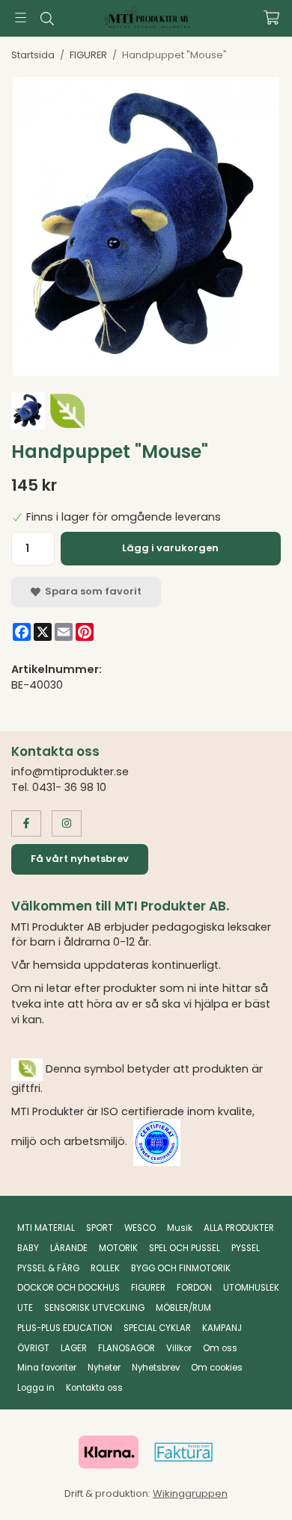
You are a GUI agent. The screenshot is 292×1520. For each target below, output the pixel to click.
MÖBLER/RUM (183, 1308)
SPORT (99, 1228)
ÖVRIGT (33, 1348)
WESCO (140, 1228)
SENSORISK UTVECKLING (94, 1308)
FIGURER (148, 1288)
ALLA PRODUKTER (239, 1228)
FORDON (194, 1288)
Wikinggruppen (190, 1493)
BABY (28, 1248)
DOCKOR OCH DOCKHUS (68, 1288)
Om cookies (217, 1368)
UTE (25, 1308)
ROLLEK (105, 1268)
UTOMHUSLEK (251, 1288)
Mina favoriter (46, 1368)
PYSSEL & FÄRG (48, 1268)
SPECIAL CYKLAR (157, 1328)
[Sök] (47, 18)
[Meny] (20, 17)
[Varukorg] (271, 17)
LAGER (74, 1348)
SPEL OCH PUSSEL (184, 1248)
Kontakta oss (94, 1388)
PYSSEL (245, 1248)
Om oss (220, 1348)
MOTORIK (118, 1248)
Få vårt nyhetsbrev (80, 858)
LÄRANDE (69, 1248)
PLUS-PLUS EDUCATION (64, 1328)
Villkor (179, 1348)
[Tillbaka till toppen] (249, 1488)
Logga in (36, 1388)
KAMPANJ (222, 1328)
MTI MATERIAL (46, 1228)
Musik (179, 1228)
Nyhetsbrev (156, 1368)
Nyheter (104, 1368)
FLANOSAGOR (126, 1348)
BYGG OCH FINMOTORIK (181, 1268)
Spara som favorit (91, 591)
